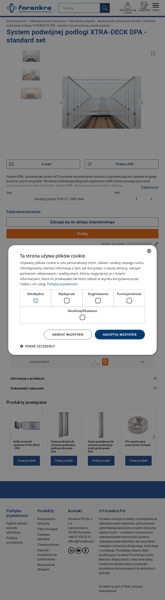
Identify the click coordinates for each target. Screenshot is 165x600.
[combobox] (149, 251)
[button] (37, 346)
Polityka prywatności (62, 284)
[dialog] (82, 300)
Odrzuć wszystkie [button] (67, 334)
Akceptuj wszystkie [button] (120, 334)
